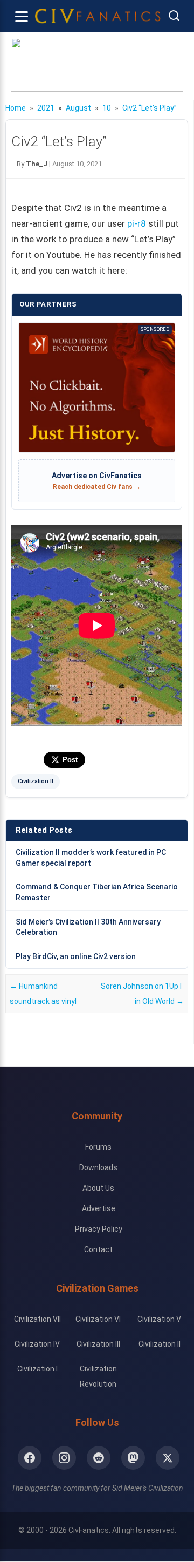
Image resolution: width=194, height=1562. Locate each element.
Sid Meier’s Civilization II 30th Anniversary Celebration (88, 927)
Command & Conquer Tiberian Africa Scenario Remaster (97, 892)
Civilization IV (37, 1344)
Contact (98, 1249)
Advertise (98, 1208)
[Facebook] (29, 1458)
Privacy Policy (98, 1229)
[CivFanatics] (98, 16)
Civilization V (159, 1319)
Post (70, 760)
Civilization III (98, 1344)
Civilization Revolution (98, 1376)
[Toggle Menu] (21, 16)
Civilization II (35, 781)
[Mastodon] (133, 1458)
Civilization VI (98, 1319)
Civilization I (37, 1368)
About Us (98, 1188)
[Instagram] (64, 1458)
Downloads (98, 1167)
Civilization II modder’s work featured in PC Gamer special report (91, 857)
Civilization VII (37, 1319)
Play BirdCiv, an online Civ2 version (76, 956)
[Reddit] (98, 1458)
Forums (98, 1147)
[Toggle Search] (174, 16)
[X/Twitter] (167, 1458)
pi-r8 (136, 223)
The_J (36, 164)
